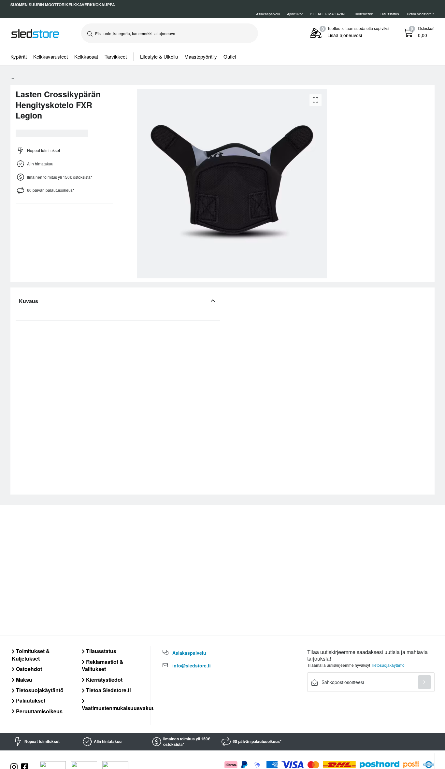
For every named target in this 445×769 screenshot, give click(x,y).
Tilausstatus (100, 651)
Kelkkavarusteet (50, 56)
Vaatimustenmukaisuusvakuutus (122, 707)
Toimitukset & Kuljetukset (31, 654)
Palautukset (30, 700)
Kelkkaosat (86, 56)
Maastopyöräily (200, 56)
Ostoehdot (28, 669)
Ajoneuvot (295, 13)
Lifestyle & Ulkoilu (159, 56)
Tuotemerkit (363, 13)
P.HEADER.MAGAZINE (328, 13)
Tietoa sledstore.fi (420, 13)
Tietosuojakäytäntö (39, 690)
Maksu (23, 679)
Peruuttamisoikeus (39, 711)
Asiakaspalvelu (268, 13)
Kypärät (18, 56)
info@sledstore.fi (191, 665)
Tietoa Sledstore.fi (108, 690)
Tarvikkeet (116, 56)
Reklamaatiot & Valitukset (102, 665)
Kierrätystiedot (103, 679)
